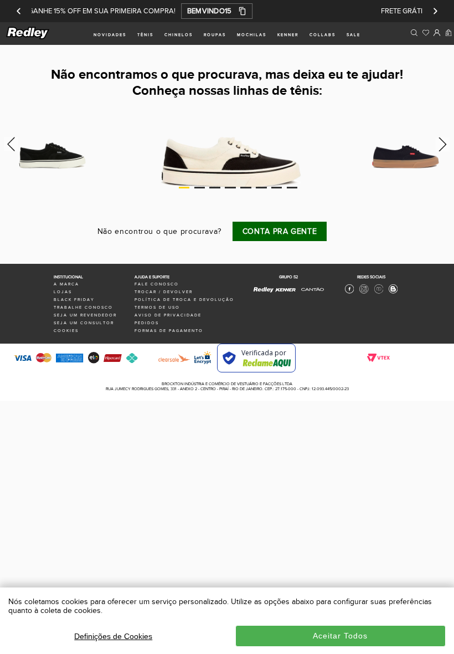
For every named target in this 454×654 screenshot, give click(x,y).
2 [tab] (199, 187)
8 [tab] (292, 187)
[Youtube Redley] (378, 292)
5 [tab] (245, 187)
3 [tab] (214, 187)
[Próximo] (435, 11)
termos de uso (157, 307)
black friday (74, 299)
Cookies (66, 330)
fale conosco (157, 284)
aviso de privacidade (168, 315)
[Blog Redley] (393, 292)
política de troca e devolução (184, 299)
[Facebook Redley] (349, 292)
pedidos (147, 322)
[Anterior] (19, 11)
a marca (66, 284)
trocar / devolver (164, 291)
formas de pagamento (169, 330)
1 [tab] (184, 187)
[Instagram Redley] (363, 292)
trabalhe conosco (83, 307)
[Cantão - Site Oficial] (310, 294)
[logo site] (28, 37)
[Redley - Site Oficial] (263, 291)
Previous (9, 144)
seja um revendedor (85, 315)
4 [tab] (230, 187)
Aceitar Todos (340, 635)
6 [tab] (261, 187)
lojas (63, 291)
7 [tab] (276, 187)
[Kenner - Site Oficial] (285, 289)
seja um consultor (84, 322)
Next (444, 144)
